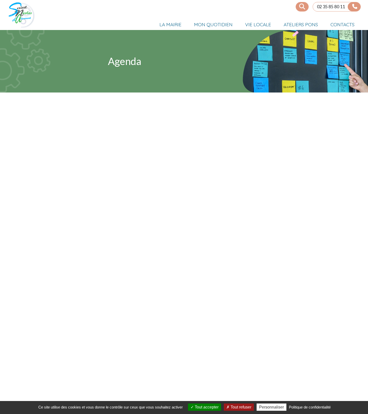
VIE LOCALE (258, 25)
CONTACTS (342, 25)
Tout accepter (206, 407)
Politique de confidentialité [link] (310, 407)
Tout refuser (240, 407)
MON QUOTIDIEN (213, 25)
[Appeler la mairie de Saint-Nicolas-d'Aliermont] (354, 6)
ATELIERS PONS (301, 25)
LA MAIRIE (170, 25)
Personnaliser (271, 407)
